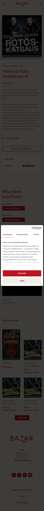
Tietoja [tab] (36, 234)
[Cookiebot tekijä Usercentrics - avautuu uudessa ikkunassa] (31, 228)
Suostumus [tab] (7, 234)
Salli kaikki (22, 273)
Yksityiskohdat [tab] (22, 234)
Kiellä (22, 281)
